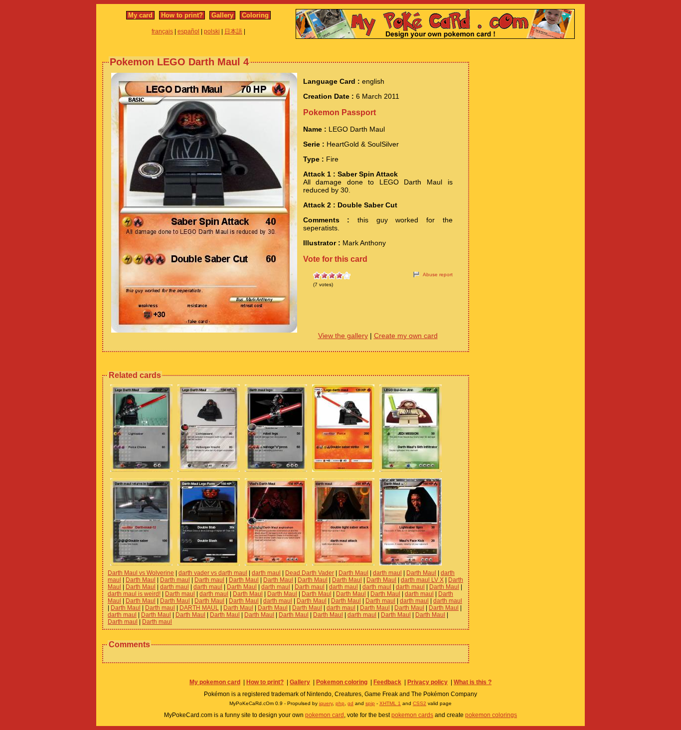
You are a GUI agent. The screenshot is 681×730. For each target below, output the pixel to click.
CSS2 (419, 703)
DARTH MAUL (199, 607)
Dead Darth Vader (309, 572)
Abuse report (438, 274)
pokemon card (324, 715)
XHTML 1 (390, 703)
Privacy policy (427, 682)
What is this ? (473, 682)
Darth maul (175, 579)
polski (212, 31)
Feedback (387, 682)
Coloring (255, 15)
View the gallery (343, 336)
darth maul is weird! (134, 593)
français (162, 31)
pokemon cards (412, 715)
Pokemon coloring (341, 682)
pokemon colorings (491, 715)
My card (140, 15)
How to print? (182, 15)
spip (370, 703)
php (340, 703)
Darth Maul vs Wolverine (141, 572)
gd (350, 703)
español (188, 31)
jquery (326, 703)
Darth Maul (353, 572)
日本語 (233, 31)
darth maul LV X (422, 579)
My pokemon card (214, 682)
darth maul (266, 572)
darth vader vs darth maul (212, 572)
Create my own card (406, 336)
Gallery (222, 15)
